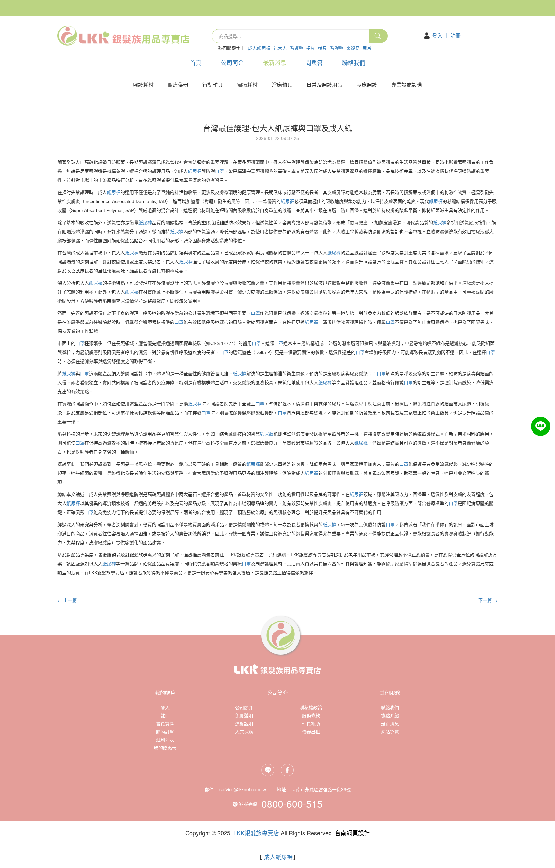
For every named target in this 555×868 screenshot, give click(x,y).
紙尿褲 (194, 171)
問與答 (314, 62)
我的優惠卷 (165, 747)
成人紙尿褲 (259, 48)
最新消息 (274, 62)
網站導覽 (390, 731)
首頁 (195, 62)
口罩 (219, 171)
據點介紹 (390, 715)
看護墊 (296, 48)
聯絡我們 (353, 62)
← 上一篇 (67, 600)
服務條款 (311, 715)
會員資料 (165, 723)
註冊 (455, 35)
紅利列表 (165, 739)
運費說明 (244, 723)
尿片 (367, 48)
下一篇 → (488, 600)
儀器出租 (311, 731)
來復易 (353, 48)
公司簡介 (232, 62)
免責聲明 (244, 715)
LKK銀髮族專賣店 (256, 832)
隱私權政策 (311, 707)
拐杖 (310, 48)
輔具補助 (311, 723)
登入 (437, 35)
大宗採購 (244, 731)
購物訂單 (165, 731)
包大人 (280, 48)
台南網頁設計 (352, 832)
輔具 (322, 48)
